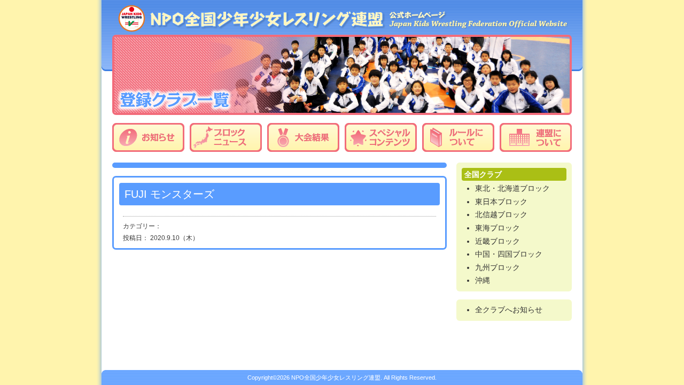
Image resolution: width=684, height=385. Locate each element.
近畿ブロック (497, 241)
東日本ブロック (501, 201)
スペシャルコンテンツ (381, 137)
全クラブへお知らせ (508, 309)
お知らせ (148, 137)
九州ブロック (497, 267)
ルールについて (458, 137)
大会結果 (303, 137)
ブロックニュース (226, 137)
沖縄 (482, 280)
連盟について (536, 137)
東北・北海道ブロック (512, 188)
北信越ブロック (501, 214)
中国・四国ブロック (508, 254)
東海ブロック (497, 228)
